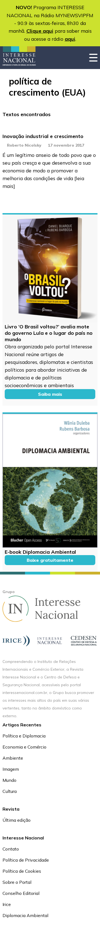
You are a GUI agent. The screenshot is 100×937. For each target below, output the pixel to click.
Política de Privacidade (25, 860)
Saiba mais (50, 394)
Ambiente (12, 758)
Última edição (16, 820)
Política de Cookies (21, 871)
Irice (6, 904)
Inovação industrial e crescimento (42, 136)
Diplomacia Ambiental (25, 915)
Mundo (9, 780)
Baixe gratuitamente (50, 560)
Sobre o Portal (16, 882)
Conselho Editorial (20, 893)
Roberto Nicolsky (24, 145)
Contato (10, 849)
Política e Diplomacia (24, 736)
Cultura (9, 791)
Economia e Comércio (24, 747)
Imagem (10, 769)
